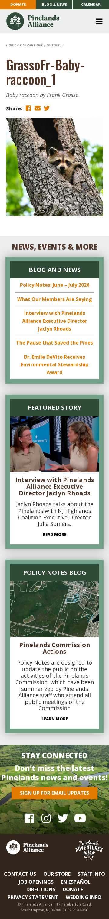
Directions (40, 889)
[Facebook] (29, 818)
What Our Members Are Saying (54, 299)
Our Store (57, 874)
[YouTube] (79, 818)
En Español (76, 882)
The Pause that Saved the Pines (54, 342)
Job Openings (36, 882)
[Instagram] (46, 818)
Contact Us (20, 874)
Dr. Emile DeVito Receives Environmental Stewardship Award (54, 365)
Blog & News (54, 4)
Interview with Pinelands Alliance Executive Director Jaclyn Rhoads (54, 321)
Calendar (91, 4)
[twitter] (47, 108)
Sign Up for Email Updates (54, 793)
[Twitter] (63, 818)
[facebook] (28, 108)
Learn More (54, 718)
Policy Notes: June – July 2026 (54, 285)
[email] (38, 108)
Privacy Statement (33, 897)
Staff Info (91, 874)
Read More (54, 534)
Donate (18, 4)
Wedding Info (83, 897)
